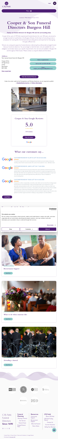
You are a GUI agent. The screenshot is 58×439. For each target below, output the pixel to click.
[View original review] (8, 161)
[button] (54, 3)
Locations (21, 17)
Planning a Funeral (22, 418)
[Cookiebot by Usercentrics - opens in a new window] (50, 209)
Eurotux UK (12, 437)
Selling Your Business (50, 427)
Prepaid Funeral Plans (21, 425)
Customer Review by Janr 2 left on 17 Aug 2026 (29, 166)
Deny (10, 229)
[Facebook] (3, 429)
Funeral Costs (22, 423)
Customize (28, 229)
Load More (7, 197)
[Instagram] (7, 429)
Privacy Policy (13, 435)
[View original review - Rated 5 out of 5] (16, 159)
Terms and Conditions (21, 435)
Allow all (47, 229)
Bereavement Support (34, 420)
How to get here (6, 71)
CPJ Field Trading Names (48, 419)
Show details (50, 225)
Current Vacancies (50, 424)
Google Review (30, 435)
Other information (37, 83)
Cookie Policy (7, 435)
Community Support (34, 417)
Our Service (22, 420)
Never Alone (35, 426)
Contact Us (50, 422)
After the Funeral (35, 424)
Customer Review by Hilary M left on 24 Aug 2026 (30, 157)
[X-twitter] (5, 429)
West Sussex (28, 17)
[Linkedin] (9, 429)
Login (49, 3)
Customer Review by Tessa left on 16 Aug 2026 (29, 179)
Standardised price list (23, 83)
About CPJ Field (50, 416)
